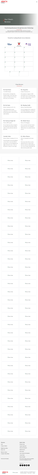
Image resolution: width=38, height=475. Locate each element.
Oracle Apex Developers (5, 458)
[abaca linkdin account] (29, 465)
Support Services (22, 449)
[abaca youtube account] (27, 465)
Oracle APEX (22, 451)
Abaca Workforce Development (25, 453)
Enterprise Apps (22, 444)
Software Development (23, 447)
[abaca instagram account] (24, 465)
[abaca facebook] (20, 465)
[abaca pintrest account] (22, 465)
